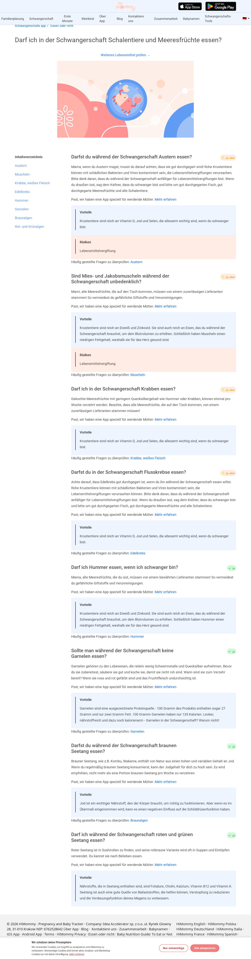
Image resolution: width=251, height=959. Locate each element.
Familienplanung (12, 18)
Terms (49, 934)
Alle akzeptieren (204, 948)
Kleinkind (88, 18)
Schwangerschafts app (30, 25)
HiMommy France (190, 934)
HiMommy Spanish (222, 934)
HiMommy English (190, 924)
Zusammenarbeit (166, 18)
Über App (102, 19)
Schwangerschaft (41, 18)
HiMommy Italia (229, 929)
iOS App (13, 934)
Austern (136, 262)
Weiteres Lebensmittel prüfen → (125, 55)
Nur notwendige (173, 948)
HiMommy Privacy (71, 934)
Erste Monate (67, 19)
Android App (32, 934)
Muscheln (137, 375)
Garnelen (137, 731)
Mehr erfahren (165, 199)
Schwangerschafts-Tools (218, 19)
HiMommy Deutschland (195, 929)
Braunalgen (139, 820)
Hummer (137, 636)
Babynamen (191, 18)
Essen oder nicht (61, 25)
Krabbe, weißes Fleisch (147, 458)
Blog (120, 18)
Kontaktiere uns (136, 19)
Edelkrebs (137, 553)
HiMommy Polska (222, 924)
